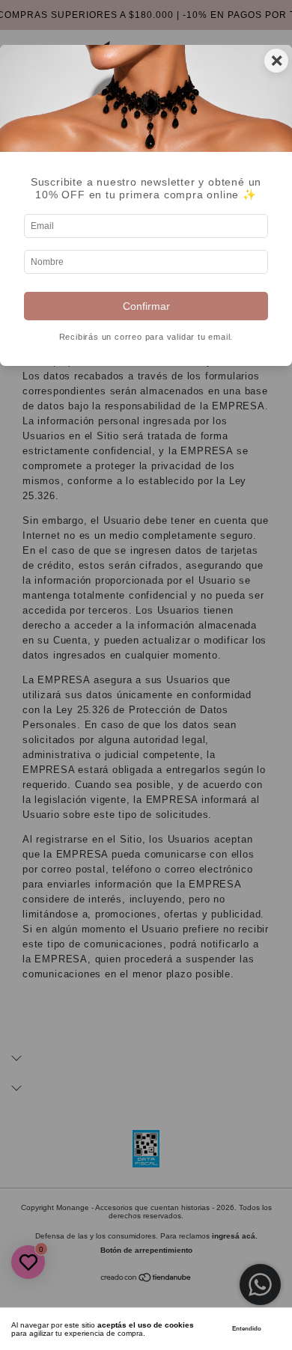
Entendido (246, 1328)
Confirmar (146, 306)
